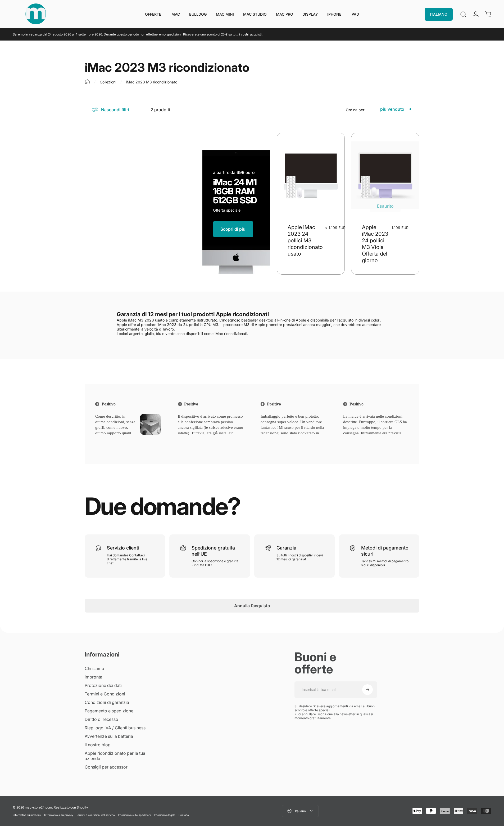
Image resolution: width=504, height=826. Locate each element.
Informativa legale (164, 815)
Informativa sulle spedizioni (134, 815)
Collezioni (108, 82)
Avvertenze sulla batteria (109, 736)
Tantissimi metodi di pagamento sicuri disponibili (384, 563)
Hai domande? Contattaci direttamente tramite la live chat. (127, 559)
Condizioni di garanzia (107, 702)
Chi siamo (94, 668)
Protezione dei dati (103, 685)
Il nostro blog (98, 744)
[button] (105, 440)
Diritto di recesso (101, 719)
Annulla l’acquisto (252, 605)
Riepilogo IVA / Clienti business (115, 727)
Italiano (300, 811)
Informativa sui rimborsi (27, 815)
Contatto (184, 815)
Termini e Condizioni (105, 693)
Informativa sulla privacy (58, 815)
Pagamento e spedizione (109, 710)
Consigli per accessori (107, 767)
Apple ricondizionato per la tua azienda (115, 756)
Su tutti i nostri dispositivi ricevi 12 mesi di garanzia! (299, 557)
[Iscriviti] (367, 689)
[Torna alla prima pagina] (87, 81)
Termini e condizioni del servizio (95, 815)
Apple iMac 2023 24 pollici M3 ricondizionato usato (305, 240)
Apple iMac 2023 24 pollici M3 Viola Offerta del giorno (375, 244)
